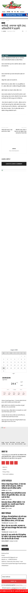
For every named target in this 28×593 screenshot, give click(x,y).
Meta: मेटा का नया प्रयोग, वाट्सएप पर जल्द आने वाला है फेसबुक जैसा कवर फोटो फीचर (14, 527)
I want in (13, 581)
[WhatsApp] (13, 34)
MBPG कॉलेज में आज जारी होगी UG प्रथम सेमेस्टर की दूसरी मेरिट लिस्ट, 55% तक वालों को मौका (13, 406)
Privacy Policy (18, 585)
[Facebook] (3, 34)
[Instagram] (7, 463)
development (5, 541)
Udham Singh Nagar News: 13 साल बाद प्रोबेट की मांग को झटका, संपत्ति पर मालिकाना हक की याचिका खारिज (14, 401)
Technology (5, 523)
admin (4, 31)
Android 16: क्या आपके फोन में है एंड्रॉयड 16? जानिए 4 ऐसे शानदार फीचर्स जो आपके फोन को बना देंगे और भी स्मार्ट (14, 537)
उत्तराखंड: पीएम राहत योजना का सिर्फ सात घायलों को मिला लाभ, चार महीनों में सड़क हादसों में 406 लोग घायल (13, 415)
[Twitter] (6, 34)
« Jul (13, 373)
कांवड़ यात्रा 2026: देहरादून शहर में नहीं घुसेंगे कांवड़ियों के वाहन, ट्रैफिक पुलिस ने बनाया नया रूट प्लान (14, 420)
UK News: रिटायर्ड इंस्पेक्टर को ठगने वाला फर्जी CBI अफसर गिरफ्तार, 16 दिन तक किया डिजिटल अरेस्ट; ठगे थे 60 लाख (14, 518)
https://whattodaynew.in (14, 150)
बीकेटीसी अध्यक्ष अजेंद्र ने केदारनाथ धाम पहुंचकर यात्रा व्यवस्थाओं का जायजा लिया (20, 131)
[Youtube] (16, 463)
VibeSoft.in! (14, 589)
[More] (17, 34)
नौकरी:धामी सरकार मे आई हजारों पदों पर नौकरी (7, 130)
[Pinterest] (10, 34)
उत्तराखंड (7, 20)
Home (3, 20)
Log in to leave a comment (14, 163)
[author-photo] (14, 146)
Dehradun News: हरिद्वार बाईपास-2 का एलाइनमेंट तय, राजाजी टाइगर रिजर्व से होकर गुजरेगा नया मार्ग (14, 411)
